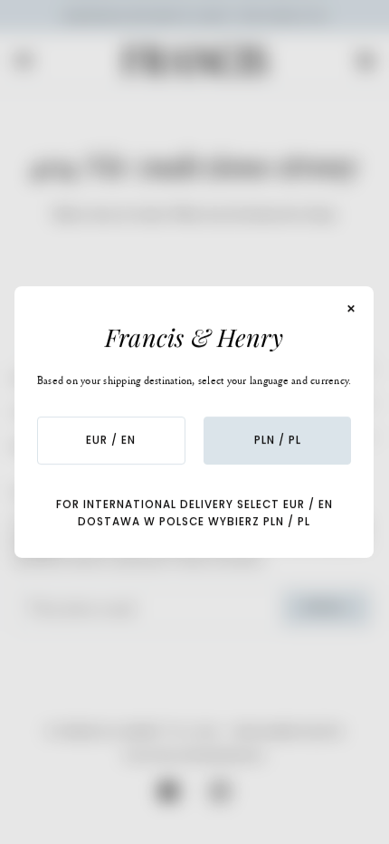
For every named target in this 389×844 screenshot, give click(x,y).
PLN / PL (277, 440)
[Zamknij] (352, 308)
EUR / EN (112, 440)
